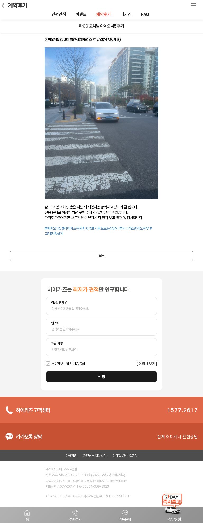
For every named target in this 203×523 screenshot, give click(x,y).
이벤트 (81, 14)
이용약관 (71, 456)
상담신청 (174, 519)
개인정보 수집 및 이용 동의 (68, 364)
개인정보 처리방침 (94, 456)
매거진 (126, 14)
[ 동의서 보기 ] (147, 363)
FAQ (145, 14)
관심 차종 (57, 344)
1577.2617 (182, 410)
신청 (101, 376)
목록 (102, 256)
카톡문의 (125, 519)
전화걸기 (75, 519)
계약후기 (17, 5)
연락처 (55, 323)
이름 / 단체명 (59, 303)
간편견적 (59, 14)
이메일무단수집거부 (125, 456)
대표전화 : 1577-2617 (60, 486)
